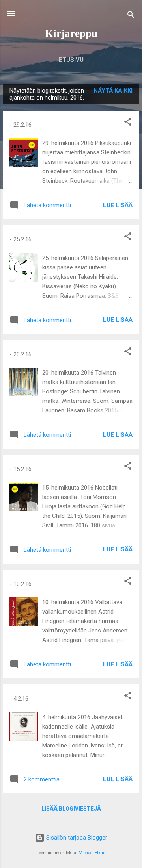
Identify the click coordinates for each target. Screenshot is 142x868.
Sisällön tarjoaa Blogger (76, 837)
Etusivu (71, 59)
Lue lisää (118, 205)
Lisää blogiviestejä (71, 808)
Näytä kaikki (113, 90)
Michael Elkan (91, 852)
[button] (128, 123)
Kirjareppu (71, 33)
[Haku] (131, 16)
